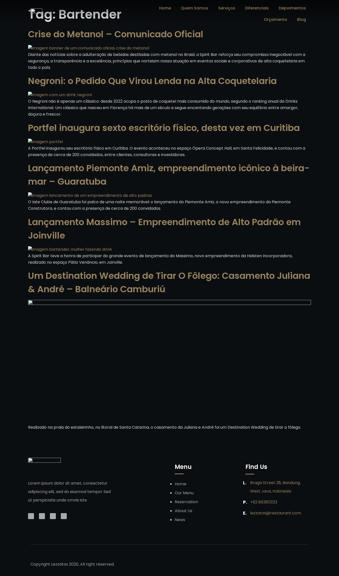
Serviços (226, 8)
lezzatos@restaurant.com (275, 513)
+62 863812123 (263, 502)
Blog (301, 19)
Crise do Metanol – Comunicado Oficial (115, 34)
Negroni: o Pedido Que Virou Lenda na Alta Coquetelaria (152, 81)
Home (165, 8)
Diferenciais (257, 8)
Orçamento (275, 19)
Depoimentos (292, 8)
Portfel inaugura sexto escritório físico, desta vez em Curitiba (164, 128)
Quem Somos (194, 8)
